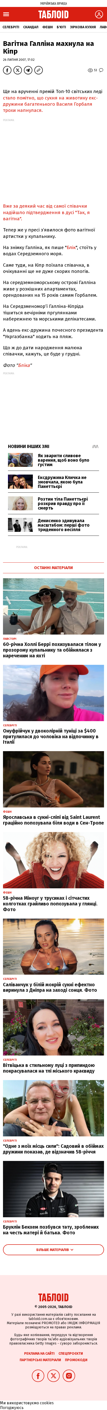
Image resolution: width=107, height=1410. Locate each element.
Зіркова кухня (83, 27)
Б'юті (61, 27)
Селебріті (10, 27)
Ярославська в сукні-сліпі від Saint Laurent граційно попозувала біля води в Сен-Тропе (53, 820)
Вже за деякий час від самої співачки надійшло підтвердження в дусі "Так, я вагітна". (46, 212)
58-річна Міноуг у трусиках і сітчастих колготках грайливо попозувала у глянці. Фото (50, 903)
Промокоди (76, 1360)
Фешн (47, 27)
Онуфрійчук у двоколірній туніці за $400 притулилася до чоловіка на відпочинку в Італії (51, 736)
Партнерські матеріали (40, 1360)
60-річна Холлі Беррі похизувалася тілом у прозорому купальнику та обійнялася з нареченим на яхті (52, 650)
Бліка (24, 365)
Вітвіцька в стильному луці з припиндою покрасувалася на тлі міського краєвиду (49, 1068)
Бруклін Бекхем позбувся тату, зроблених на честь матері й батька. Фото (51, 1230)
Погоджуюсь (12, 1407)
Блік (71, 247)
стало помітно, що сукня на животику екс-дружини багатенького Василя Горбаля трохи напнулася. (50, 104)
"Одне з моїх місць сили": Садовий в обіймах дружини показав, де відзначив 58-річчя (53, 1149)
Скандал (30, 27)
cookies (47, 1403)
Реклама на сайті (39, 1353)
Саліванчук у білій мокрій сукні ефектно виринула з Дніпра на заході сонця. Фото (50, 987)
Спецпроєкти (70, 1353)
